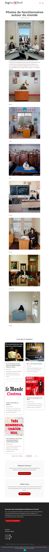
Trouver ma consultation (13, 520)
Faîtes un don (25, 493)
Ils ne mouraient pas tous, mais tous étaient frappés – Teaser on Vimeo (13, 365)
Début (20, 456)
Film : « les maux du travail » (34, 363)
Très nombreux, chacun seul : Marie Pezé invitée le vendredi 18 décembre (14, 440)
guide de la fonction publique (20, 65)
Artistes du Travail (24, 17)
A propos (7, 529)
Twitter (7, 538)
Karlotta (36, 544)
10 (26, 456)
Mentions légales (9, 531)
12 (31, 456)
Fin (36, 456)
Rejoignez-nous (25, 473)
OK (24, 550)
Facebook (7, 537)
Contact (7, 535)
